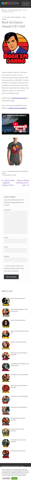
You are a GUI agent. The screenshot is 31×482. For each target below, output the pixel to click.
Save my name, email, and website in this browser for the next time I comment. (14, 268)
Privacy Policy (15, 466)
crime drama (8, 175)
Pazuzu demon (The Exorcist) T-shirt (22, 182)
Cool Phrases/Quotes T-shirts (15, 10)
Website (6, 256)
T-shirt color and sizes (18, 98)
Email (6, 247)
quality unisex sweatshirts (17, 108)
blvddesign (18, 17)
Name (6, 237)
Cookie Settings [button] (6, 478)
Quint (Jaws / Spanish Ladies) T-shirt (8, 182)
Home (5, 10)
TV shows (13, 175)
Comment (8, 210)
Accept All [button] (14, 478)
